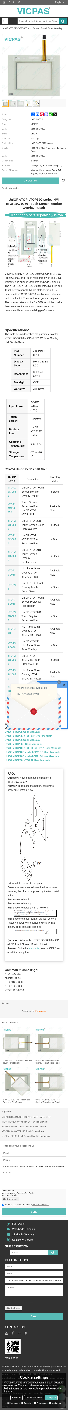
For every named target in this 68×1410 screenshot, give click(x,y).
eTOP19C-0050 (12, 491)
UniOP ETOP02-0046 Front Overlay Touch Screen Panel (47, 1061)
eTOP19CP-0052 (12, 508)
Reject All (16, 1397)
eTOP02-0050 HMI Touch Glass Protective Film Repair (16, 1101)
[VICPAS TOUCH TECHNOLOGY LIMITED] (34, 10)
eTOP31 (12, 587)
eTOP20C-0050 (12, 539)
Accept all (51, 1397)
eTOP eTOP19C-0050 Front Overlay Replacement (24, 1122)
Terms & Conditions (40, 1205)
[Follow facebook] (9, 2)
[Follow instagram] (19, 2)
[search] (63, 21)
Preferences (42, 1403)
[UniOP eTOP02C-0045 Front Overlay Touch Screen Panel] (50, 1082)
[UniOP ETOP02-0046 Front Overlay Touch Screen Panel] (50, 1043)
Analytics (28, 1403)
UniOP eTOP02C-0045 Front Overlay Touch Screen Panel (47, 1101)
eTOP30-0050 (12, 572)
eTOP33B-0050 (12, 660)
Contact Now (30, 180)
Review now (40, 1011)
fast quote (33, 948)
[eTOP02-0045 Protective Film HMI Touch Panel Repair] (17, 1043)
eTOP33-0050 (12, 645)
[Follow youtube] (4, 2)
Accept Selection (34, 1397)
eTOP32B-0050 (12, 616)
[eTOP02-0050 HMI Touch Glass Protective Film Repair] (17, 1082)
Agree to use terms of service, (26, 1204)
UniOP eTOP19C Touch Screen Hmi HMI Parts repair (26, 1136)
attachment (11, 1199)
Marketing (56, 1403)
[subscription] (53, 1252)
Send (34, 1211)
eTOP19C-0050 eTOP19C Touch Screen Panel (23, 1131)
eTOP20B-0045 (12, 524)
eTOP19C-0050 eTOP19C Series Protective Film (24, 1126)
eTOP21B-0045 (12, 556)
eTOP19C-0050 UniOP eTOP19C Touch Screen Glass (26, 1117)
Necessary (15, 1403)
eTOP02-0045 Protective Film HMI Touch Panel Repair (17, 1061)
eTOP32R (12, 630)
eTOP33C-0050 (12, 674)
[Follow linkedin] (14, 2)
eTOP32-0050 (12, 601)
